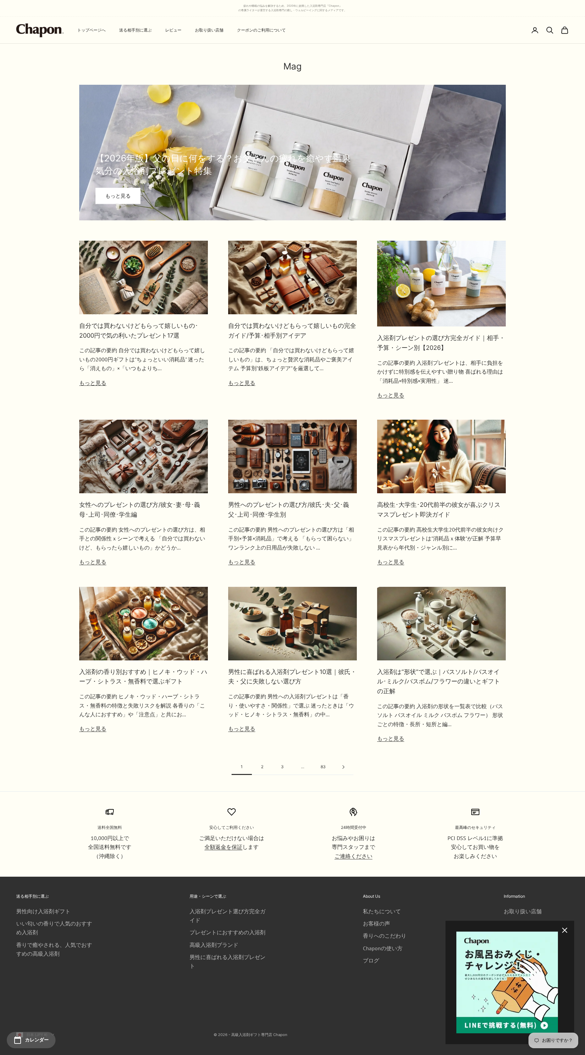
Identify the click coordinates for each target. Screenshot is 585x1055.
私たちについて (382, 911)
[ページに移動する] (343, 767)
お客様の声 (376, 923)
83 (323, 766)
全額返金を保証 (223, 846)
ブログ (371, 960)
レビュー (173, 30)
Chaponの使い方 (383, 948)
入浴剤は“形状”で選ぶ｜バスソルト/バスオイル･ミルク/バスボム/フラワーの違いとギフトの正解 (438, 681)
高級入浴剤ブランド (214, 944)
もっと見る (118, 196)
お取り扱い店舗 (209, 30)
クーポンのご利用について (261, 30)
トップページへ (91, 30)
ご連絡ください (353, 856)
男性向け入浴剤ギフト (43, 911)
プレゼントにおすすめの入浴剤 (227, 932)
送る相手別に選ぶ (135, 30)
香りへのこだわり (384, 935)
